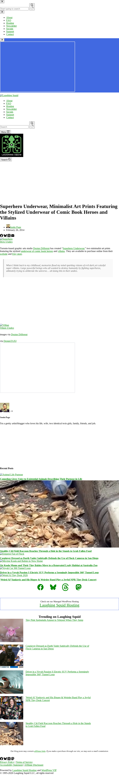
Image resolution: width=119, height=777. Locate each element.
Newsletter (11, 109)
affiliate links (40, 751)
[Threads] (9, 236)
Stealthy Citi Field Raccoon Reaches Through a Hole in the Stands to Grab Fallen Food (46, 551)
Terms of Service (24, 762)
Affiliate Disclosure (33, 765)
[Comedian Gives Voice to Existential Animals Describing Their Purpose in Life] (11, 474)
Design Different (41, 248)
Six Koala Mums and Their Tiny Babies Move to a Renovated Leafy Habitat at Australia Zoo (48, 565)
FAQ (8, 103)
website (3, 254)
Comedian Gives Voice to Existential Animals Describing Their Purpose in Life (41, 479)
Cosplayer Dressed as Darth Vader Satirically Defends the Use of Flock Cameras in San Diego (49, 558)
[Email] (12, 236)
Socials (9, 112)
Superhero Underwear (73, 248)
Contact (10, 117)
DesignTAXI (10, 341)
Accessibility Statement (11, 765)
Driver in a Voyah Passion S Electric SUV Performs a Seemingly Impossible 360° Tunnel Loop (49, 572)
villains (61, 251)
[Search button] (32, 125)
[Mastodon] (12, 759)
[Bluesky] (5, 236)
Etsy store (17, 254)
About (9, 100)
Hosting (10, 106)
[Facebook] (2, 236)
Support (10, 114)
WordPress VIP (49, 770)
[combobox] (14, 127)
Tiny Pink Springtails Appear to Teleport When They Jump (54, 620)
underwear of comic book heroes (37, 251)
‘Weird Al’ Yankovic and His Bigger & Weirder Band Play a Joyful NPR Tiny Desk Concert (48, 579)
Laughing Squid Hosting (59, 605)
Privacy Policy (7, 762)
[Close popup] (2, 40)
